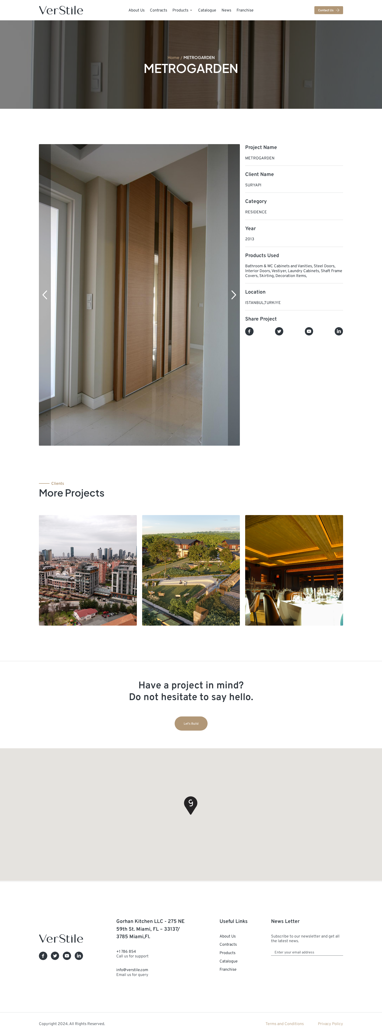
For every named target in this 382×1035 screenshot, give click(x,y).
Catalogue (207, 10)
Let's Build (191, 723)
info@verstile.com (132, 972)
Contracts (158, 10)
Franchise (245, 10)
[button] (45, 295)
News (226, 10)
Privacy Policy (330, 1023)
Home (173, 57)
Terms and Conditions (284, 1023)
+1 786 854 (132, 954)
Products (180, 10)
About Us (136, 10)
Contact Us (326, 10)
